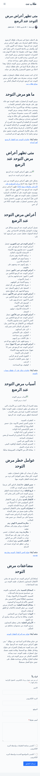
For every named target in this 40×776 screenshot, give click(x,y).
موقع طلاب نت (32, 84)
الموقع (35, 709)
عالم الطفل (11, 27)
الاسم (36, 688)
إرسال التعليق (30, 764)
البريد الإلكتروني (32, 698)
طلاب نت (31, 3)
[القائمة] (5, 4)
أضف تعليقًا (33, 720)
